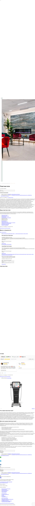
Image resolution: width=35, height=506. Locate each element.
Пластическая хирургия (4, 6)
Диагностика (2, 56)
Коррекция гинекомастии (6, 223)
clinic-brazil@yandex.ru (4, 482)
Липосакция (4, 216)
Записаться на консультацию (5, 228)
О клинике (5, 70)
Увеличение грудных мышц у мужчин (8, 222)
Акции (3, 67)
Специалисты (4, 493)
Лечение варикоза (3, 33)
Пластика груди (4, 215)
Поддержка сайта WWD (6, 501)
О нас (3, 69)
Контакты (3, 72)
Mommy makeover (5, 225)
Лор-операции (2, 42)
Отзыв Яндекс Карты (3, 370)
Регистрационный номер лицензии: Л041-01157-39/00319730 (7, 503)
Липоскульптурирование (6, 217)
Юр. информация (5, 498)
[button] (1, 373)
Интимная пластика (5, 224)
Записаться (4, 243)
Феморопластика (5, 221)
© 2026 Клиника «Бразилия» (7, 500)
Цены (3, 68)
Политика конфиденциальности (7, 499)
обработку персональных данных (14, 194)
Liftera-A (33, 408)
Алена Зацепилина (6, 362)
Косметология (2, 20)
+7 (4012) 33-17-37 (3, 75)
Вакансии (5, 71)
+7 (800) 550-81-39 (9, 4)
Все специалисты (3, 232)
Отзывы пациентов (5, 494)
